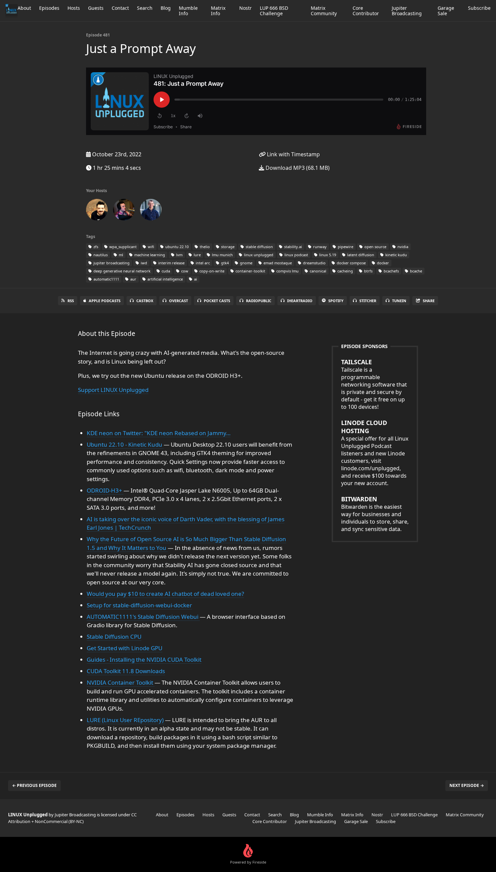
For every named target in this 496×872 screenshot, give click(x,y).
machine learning (149, 254)
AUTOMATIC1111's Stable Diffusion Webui (143, 616)
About (24, 8)
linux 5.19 (327, 254)
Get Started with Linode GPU (124, 648)
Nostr (245, 8)
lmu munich (222, 254)
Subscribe (479, 8)
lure (197, 254)
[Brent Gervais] (151, 211)
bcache (415, 270)
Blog (166, 8)
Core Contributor (366, 11)
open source (374, 246)
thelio (204, 246)
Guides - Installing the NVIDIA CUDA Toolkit (144, 659)
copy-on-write (211, 270)
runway (319, 246)
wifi (150, 246)
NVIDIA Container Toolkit (121, 682)
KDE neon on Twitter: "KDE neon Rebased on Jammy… (158, 433)
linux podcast (295, 254)
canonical (317, 270)
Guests (96, 8)
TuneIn (399, 300)
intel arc (202, 262)
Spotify (335, 300)
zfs (95, 246)
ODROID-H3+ (105, 490)
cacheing (344, 270)
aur (132, 279)
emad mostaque (277, 262)
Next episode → (466, 785)
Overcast (178, 300)
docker (382, 262)
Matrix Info (218, 11)
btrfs (368, 270)
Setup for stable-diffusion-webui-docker (139, 605)
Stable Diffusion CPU (114, 636)
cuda (165, 270)
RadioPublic (258, 300)
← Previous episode (34, 785)
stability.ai (292, 246)
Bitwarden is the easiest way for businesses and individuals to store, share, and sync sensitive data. (375, 514)
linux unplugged (258, 254)
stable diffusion (259, 246)
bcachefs (391, 270)
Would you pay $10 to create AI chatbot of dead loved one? (165, 594)
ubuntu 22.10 (176, 246)
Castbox (144, 300)
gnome (245, 262)
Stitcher (367, 300)
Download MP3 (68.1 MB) (297, 167)
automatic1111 (105, 279)
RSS (70, 300)
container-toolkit (250, 270)
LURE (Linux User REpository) (126, 720)
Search (145, 8)
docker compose (351, 262)
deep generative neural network (121, 270)
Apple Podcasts (104, 300)
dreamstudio (314, 262)
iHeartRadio (299, 300)
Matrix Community (324, 11)
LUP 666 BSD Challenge (274, 11)
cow (184, 270)
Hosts (73, 8)
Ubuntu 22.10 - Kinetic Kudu (125, 444)
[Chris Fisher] (97, 211)
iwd (143, 262)
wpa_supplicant (122, 246)
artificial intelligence (164, 279)
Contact (120, 8)
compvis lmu (287, 270)
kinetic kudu (395, 254)
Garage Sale (446, 11)
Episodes (49, 8)
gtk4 (224, 262)
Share (429, 300)
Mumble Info (188, 11)
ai (195, 279)
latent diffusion (360, 254)
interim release (171, 262)
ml (120, 254)
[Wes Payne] (124, 211)
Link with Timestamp (293, 154)
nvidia (402, 246)
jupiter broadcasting (111, 262)
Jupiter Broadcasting (407, 11)
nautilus (100, 254)
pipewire (345, 246)
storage (227, 246)
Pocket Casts (217, 300)
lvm (179, 254)
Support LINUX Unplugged (113, 390)
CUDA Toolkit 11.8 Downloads (126, 671)
